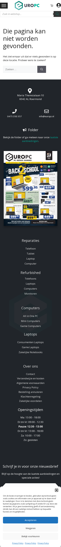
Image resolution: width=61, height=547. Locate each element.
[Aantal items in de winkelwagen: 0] (52, 5)
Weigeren (31, 528)
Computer (30, 263)
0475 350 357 (14, 116)
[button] (56, 490)
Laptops (30, 283)
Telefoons (30, 278)
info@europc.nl (46, 116)
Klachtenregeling (30, 396)
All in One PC (30, 316)
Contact (30, 374)
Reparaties (30, 240)
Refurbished (31, 272)
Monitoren (30, 293)
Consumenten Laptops (30, 342)
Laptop (30, 258)
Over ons (30, 366)
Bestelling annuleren (31, 392)
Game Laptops (30, 347)
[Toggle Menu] (3, 5)
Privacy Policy (17, 543)
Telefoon (30, 248)
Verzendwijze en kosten (30, 378)
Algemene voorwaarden (30, 383)
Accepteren (30, 520)
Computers (30, 288)
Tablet (30, 253)
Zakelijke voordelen (30, 401)
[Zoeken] (57, 14)
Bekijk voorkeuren (30, 536)
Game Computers (30, 326)
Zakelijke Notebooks (30, 352)
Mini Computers (30, 321)
